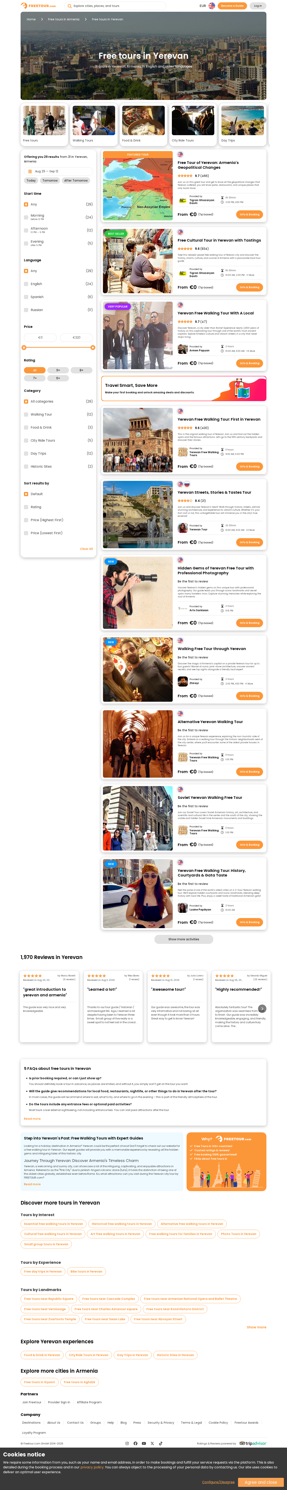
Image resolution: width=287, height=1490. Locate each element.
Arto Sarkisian (199, 610)
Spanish (62, 297)
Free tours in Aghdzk (79, 1382)
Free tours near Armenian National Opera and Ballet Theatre (190, 1299)
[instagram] (127, 1443)
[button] (44, 124)
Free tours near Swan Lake (105, 1319)
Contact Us (75, 1423)
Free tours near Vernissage (45, 1309)
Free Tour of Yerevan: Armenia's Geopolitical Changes (208, 165)
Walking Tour (62, 414)
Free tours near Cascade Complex (108, 1299)
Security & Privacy (161, 1423)
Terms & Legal (191, 1423)
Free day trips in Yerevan (43, 1271)
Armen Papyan (199, 350)
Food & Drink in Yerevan (42, 1355)
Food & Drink (62, 427)
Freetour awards (246, 1423)
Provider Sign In (59, 1402)
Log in (258, 6)
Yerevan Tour (198, 529)
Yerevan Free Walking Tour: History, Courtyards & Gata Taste (212, 873)
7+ (35, 378)
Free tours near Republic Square (49, 1299)
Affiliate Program (89, 1402)
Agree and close (261, 1482)
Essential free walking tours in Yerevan (53, 1224)
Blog (124, 1423)
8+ (81, 370)
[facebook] (135, 1443)
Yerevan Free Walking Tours (204, 454)
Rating (36, 507)
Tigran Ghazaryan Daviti (202, 202)
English (62, 284)
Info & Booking (249, 214)
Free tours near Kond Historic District (175, 1309)
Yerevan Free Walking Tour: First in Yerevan (219, 419)
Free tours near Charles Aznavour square (106, 1309)
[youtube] (143, 1443)
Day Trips (62, 453)
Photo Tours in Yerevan (238, 1234)
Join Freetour (31, 1402)
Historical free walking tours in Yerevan (122, 1224)
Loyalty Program (34, 1433)
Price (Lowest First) (47, 533)
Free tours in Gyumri (39, 1382)
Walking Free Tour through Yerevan (212, 648)
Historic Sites (62, 466)
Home (31, 19)
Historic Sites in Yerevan (175, 1355)
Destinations (31, 1423)
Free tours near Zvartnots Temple (50, 1319)
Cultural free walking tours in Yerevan (53, 1234)
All (34, 370)
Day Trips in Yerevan (132, 1355)
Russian (62, 310)
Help (111, 1423)
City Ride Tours (62, 440)
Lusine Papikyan (200, 909)
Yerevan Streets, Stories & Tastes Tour (214, 492)
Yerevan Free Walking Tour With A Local (216, 313)
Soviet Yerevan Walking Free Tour (210, 797)
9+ (58, 370)
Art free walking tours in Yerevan (115, 1234)
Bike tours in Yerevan (86, 1271)
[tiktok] (160, 1443)
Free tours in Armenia (63, 19)
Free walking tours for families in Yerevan (180, 1234)
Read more (32, 1119)
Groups (95, 1423)
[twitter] (152, 1443)
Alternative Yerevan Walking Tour (210, 721)
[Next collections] (263, 120)
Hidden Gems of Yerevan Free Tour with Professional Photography (216, 570)
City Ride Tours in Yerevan (88, 1355)
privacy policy (92, 1467)
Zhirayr (194, 683)
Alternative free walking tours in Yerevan (192, 1224)
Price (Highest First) (47, 520)
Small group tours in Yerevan (46, 1244)
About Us (53, 1423)
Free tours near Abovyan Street (158, 1319)
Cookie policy (218, 1423)
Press (137, 1423)
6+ (58, 378)
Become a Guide (232, 6)
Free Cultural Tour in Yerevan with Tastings (219, 240)
